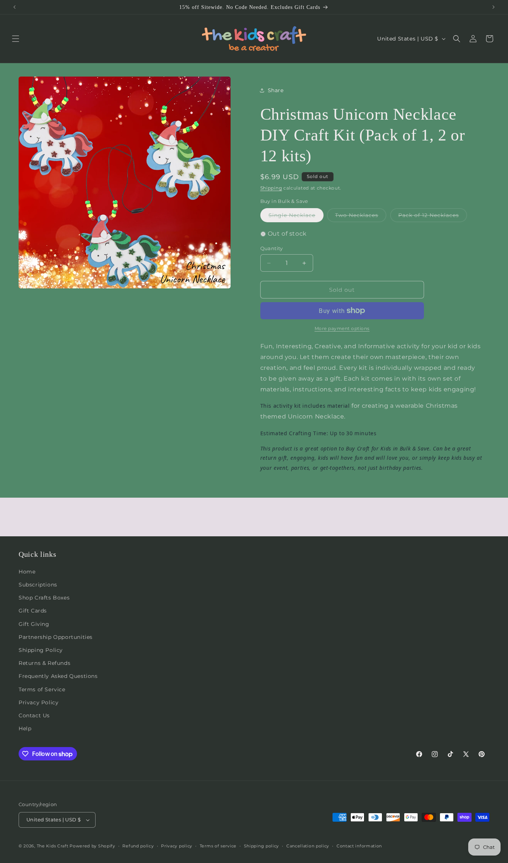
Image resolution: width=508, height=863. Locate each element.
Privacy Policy (38, 702)
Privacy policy (176, 846)
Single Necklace (296, 216)
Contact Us (34, 715)
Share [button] (276, 90)
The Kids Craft (52, 846)
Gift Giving (34, 624)
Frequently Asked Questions (58, 676)
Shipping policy (261, 846)
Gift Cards (33, 610)
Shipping (271, 188)
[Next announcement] (493, 7)
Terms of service (218, 846)
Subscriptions (38, 584)
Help (25, 728)
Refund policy (138, 846)
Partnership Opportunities (56, 637)
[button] (15, 38)
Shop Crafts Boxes (44, 597)
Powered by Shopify (92, 846)
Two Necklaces (360, 216)
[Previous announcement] (14, 7)
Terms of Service (42, 689)
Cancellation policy (307, 846)
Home (27, 571)
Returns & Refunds (44, 663)
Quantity (271, 248)
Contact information (359, 846)
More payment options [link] (342, 328)
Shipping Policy (41, 650)
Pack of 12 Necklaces (432, 216)
